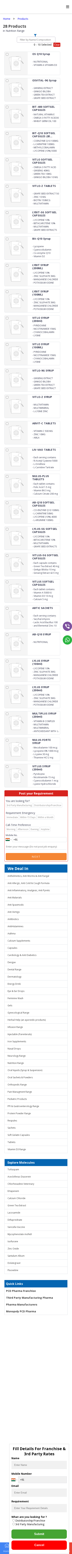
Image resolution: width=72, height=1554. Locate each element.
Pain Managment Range (20, 1091)
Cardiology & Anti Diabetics (22, 955)
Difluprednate (15, 1219)
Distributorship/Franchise (30, 1520)
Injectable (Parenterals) (20, 1034)
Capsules (12, 947)
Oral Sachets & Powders (20, 1077)
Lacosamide (14, 1212)
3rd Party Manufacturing (29, 1524)
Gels (10, 1005)
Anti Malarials (15, 897)
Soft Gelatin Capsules (19, 1135)
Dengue (12, 962)
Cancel (39, 1545)
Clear (57, 44)
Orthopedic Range (17, 1084)
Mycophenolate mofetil (20, 1234)
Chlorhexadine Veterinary (21, 1183)
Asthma (12, 933)
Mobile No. (12, 835)
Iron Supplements (17, 1041)
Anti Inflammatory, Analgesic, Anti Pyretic (29, 890)
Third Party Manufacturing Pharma (29, 1297)
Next (36, 856)
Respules (12, 1120)
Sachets (12, 1127)
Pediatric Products (17, 1099)
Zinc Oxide (13, 1248)
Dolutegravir (14, 1263)
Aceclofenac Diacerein (19, 1176)
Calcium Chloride (16, 1198)
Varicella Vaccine (16, 1227)
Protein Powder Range (19, 1113)
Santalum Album (16, 1255)
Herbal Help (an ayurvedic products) (27, 1019)
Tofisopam (13, 1169)
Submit (39, 1534)
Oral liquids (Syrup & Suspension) (25, 1070)
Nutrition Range (16, 1063)
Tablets (11, 1142)
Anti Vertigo (14, 912)
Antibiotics (13, 919)
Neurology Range (17, 1055)
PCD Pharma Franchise (21, 1291)
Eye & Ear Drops (16, 991)
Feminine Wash (15, 998)
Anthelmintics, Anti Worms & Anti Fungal (28, 876)
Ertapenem (13, 1191)
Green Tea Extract (17, 1205)
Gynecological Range (18, 1012)
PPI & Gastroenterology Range (23, 1106)
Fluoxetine (13, 1270)
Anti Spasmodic (16, 904)
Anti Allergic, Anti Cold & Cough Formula (28, 883)
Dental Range (14, 969)
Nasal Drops (14, 1048)
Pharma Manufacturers (21, 1304)
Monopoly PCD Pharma (21, 1311)
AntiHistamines (15, 926)
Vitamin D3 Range (17, 1149)
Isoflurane (13, 1241)
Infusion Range (15, 1027)
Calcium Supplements (19, 940)
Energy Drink (14, 983)
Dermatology (14, 976)
